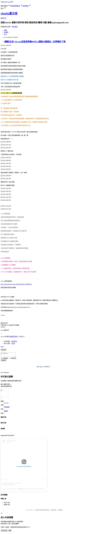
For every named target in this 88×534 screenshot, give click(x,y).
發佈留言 (3, 360)
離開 (10, 530)
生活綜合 (14, 341)
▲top (2, 346)
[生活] (13, 343)
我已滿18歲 (4, 530)
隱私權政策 (53, 510)
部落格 (6, 32)
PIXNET (31, 510)
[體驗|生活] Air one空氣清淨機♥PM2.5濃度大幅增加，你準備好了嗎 (34, 41)
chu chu (3, 327)
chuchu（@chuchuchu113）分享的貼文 (13, 489)
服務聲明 (60, 510)
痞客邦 (12, 336)
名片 (5, 34)
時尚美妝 (15, 26)
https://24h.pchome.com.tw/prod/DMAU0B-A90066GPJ (16, 284)
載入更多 (3, 349)
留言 (15, 336)
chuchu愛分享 (9, 13)
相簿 (5, 30)
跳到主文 (3, 18)
